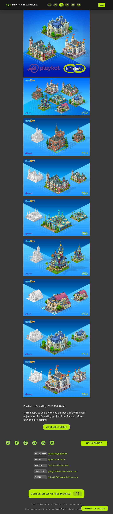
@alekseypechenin (58, 453)
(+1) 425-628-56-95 (59, 465)
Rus (67, 5)
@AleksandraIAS (56, 459)
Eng (49, 5)
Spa (55, 5)
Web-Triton (61, 509)
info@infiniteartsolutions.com (63, 477)
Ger (78, 5)
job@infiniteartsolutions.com (62, 471)
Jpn (73, 5)
